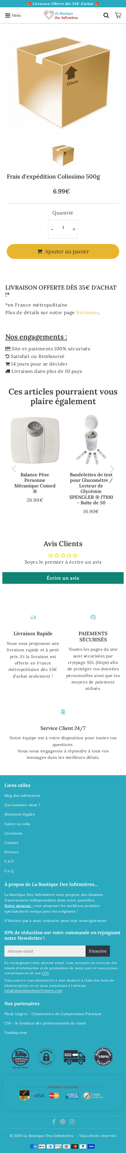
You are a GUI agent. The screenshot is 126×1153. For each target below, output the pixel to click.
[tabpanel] (63, 155)
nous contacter (46, 920)
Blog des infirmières (22, 795)
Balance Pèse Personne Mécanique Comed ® (35, 483)
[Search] (106, 15)
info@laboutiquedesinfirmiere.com (33, 990)
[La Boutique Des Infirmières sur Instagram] (72, 1122)
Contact (11, 842)
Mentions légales (19, 814)
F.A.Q (9, 871)
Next (112, 468)
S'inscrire (98, 951)
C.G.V (9, 861)
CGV (45, 973)
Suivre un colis (17, 824)
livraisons (87, 312)
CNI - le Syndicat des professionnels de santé (45, 1023)
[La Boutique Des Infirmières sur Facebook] (54, 1122)
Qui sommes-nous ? (22, 805)
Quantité (63, 213)
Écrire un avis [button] (63, 578)
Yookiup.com (15, 1032)
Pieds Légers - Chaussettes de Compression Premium (52, 1014)
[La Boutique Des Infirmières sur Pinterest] (63, 1122)
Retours (11, 852)
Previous (14, 468)
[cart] (119, 15)
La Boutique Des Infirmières (48, 1135)
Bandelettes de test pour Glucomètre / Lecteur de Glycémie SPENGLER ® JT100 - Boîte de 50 (91, 488)
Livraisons (13, 833)
